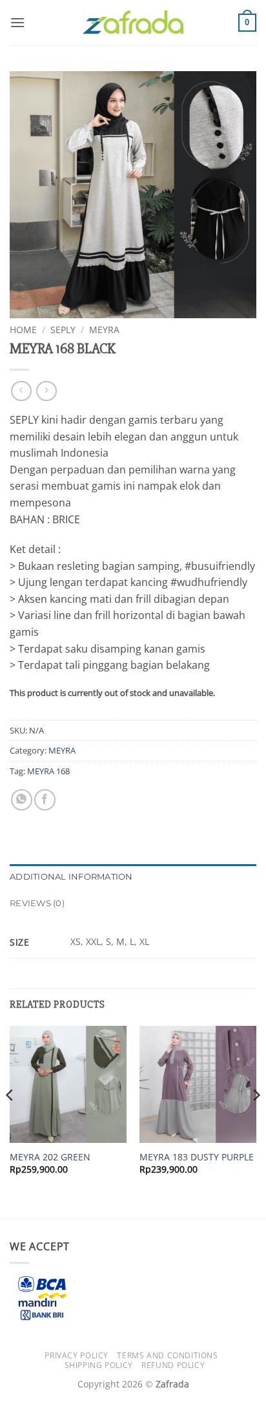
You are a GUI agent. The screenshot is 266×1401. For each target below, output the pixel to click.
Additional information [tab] (71, 877)
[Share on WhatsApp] (21, 799)
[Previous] (10, 1121)
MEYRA (104, 329)
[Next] (255, 1121)
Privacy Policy (76, 1355)
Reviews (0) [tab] (37, 903)
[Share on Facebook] (45, 799)
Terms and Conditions (167, 1355)
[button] (17, 22)
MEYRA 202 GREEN (50, 1157)
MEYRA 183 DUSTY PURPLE (196, 1157)
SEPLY (63, 329)
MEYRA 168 (48, 771)
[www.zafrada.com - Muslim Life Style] (133, 23)
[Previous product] (46, 391)
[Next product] (21, 391)
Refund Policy (173, 1365)
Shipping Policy (99, 1365)
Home (23, 329)
